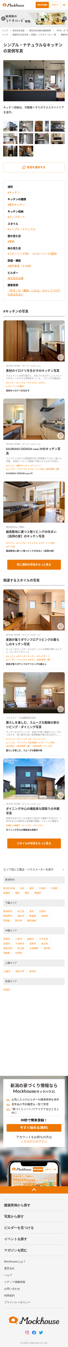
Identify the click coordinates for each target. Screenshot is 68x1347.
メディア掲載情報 (14, 1282)
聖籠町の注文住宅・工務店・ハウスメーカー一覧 (34, 35)
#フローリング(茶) (18, 254)
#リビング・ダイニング (16, 739)
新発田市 (8, 911)
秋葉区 (6, 893)
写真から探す (14, 1216)
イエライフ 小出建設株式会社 (21, 718)
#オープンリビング (36, 739)
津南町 (6, 953)
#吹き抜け (10, 746)
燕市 (31, 911)
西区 (27, 893)
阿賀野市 (8, 916)
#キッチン (14, 192)
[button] (34, 869)
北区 (22, 888)
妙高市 (32, 971)
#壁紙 (11, 241)
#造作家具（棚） (53, 469)
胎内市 (20, 916)
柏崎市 (30, 939)
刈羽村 (18, 953)
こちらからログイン (34, 1141)
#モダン (42, 383)
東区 (31, 888)
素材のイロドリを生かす (18, 391)
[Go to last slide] (3, 18)
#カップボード (16, 217)
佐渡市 (6, 989)
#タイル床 (10, 547)
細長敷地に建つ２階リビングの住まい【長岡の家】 (30, 551)
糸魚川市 (19, 971)
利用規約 (9, 1295)
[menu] (64, 5)
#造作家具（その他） (20, 266)
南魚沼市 (8, 948)
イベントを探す (15, 1239)
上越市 (6, 971)
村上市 (20, 911)
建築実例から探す (17, 1205)
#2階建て (16, 826)
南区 (17, 893)
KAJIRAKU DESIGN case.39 (19, 474)
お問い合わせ (12, 1288)
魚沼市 (44, 943)
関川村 (18, 920)
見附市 (32, 943)
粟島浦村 (31, 920)
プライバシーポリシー (17, 1302)
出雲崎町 (34, 948)
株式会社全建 (18, 31)
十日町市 (19, 943)
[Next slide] (65, 18)
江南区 (54, 888)
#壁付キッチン (16, 205)
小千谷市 (43, 939)
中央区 (42, 888)
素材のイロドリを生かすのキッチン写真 (32, 370)
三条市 (18, 939)
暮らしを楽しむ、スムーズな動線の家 (24, 750)
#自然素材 (32, 743)
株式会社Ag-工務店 (15, 527)
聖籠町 (32, 916)
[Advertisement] (34, 1035)
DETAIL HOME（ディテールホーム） (24, 366)
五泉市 (42, 911)
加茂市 (6, 943)
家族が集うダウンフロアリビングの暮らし (26, 664)
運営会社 (9, 1268)
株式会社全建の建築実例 (40, 31)
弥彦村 (44, 916)
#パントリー (36, 466)
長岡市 (6, 939)
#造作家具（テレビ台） (43, 746)
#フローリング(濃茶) (45, 254)
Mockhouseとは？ (15, 1261)
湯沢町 (47, 948)
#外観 (8, 826)
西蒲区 (37, 893)
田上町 (20, 948)
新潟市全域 (9, 888)
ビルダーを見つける (19, 1227)
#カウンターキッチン (25, 656)
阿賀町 (6, 920)
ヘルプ (8, 1275)
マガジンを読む (15, 1250)
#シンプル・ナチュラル (21, 229)
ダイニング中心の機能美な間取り (22, 830)
